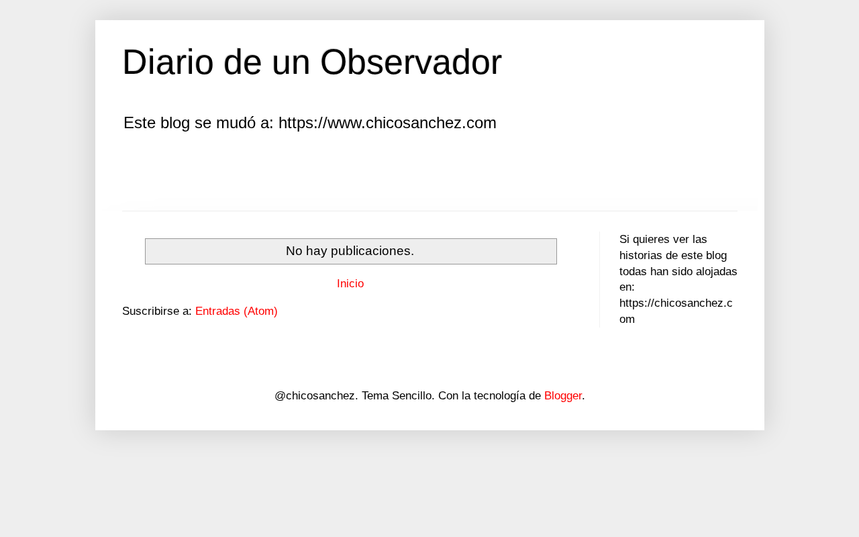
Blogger (563, 395)
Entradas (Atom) (236, 311)
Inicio (350, 283)
